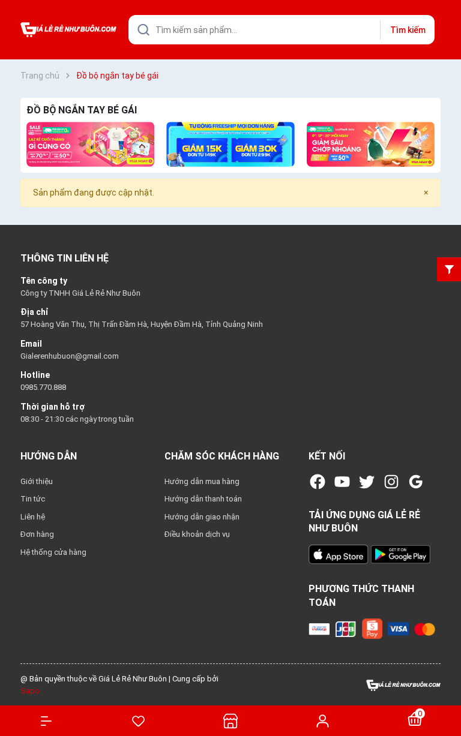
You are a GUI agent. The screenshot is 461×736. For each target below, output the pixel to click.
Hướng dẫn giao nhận (202, 516)
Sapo (30, 690)
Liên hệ (32, 516)
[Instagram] (391, 482)
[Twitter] (367, 482)
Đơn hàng (37, 534)
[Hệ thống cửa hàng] (230, 720)
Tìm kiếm (408, 30)
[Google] (416, 482)
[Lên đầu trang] (445, 683)
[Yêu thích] (138, 721)
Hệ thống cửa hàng (53, 552)
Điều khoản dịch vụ (197, 534)
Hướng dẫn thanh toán (203, 498)
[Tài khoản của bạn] (323, 720)
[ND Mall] (90, 144)
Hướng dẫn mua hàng (202, 481)
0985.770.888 (43, 387)
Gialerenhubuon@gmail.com (69, 356)
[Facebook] (318, 482)
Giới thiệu (36, 481)
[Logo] (403, 684)
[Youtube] (342, 482)
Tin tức (32, 498)
